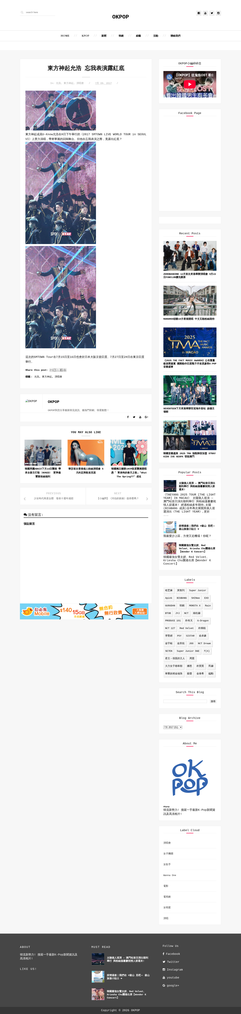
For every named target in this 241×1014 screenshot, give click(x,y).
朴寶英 (200, 666)
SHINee (195, 598)
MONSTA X (194, 605)
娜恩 (189, 666)
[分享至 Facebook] (61, 370)
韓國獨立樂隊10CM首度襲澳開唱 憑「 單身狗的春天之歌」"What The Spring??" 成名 (129, 472)
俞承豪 (202, 635)
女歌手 (167, 864)
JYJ (177, 613)
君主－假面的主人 (175, 658)
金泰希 (200, 673)
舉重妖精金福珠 (173, 673)
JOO (191, 643)
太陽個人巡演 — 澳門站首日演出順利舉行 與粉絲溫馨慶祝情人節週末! (197, 486)
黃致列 (181, 590)
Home (65, 35)
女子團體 (168, 853)
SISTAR (190, 635)
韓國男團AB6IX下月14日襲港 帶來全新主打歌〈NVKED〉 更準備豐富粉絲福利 (43, 472)
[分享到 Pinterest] (65, 370)
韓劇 (121, 35)
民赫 (211, 666)
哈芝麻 (169, 590)
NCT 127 (170, 628)
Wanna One (169, 875)
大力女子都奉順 (173, 666)
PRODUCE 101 (173, 620)
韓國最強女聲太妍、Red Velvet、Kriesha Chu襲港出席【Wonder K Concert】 (197, 548)
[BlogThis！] (54, 370)
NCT (186, 613)
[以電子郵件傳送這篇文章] (51, 370)
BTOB (168, 613)
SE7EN (168, 651)
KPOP (85, 35)
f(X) (207, 651)
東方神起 (69, 83)
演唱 (165, 918)
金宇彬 (169, 643)
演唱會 (80, 83)
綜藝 (138, 35)
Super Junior (197, 590)
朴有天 (189, 620)
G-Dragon (203, 620)
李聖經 (169, 635)
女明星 (167, 907)
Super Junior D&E (188, 651)
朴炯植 (202, 628)
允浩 (58, 83)
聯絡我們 (175, 35)
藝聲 (189, 673)
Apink (168, 598)
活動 (155, 35)
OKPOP (120, 17)
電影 (165, 886)
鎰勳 (211, 673)
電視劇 (167, 896)
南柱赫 (196, 613)
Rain (208, 605)
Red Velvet (187, 628)
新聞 (103, 35)
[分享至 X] (58, 370)
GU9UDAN (170, 605)
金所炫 (181, 643)
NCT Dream (204, 643)
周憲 (191, 658)
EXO (206, 598)
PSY (179, 635)
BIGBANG (182, 598)
